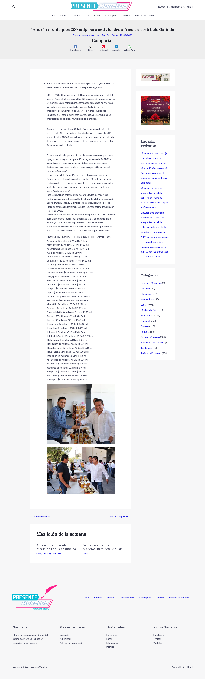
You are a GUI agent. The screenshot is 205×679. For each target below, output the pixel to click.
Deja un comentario (83, 35)
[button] (13, 6)
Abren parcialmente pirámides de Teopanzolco (56, 547)
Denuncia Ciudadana (151, 283)
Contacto (64, 634)
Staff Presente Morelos (153, 342)
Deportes (145, 288)
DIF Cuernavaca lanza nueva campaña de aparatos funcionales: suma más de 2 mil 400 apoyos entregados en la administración (155, 247)
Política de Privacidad (70, 642)
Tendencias (146, 347)
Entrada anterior (40, 516)
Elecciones (146, 293)
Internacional (147, 299)
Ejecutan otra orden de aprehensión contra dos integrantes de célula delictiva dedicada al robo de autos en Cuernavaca (154, 222)
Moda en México (149, 310)
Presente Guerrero (150, 337)
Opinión (145, 326)
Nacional (145, 320)
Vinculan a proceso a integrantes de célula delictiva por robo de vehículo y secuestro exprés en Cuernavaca (155, 198)
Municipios (146, 315)
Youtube (157, 642)
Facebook (158, 634)
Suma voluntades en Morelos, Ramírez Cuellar (102, 547)
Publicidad (65, 638)
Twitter (157, 638)
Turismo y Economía (51, 553)
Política (145, 331)
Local (97, 35)
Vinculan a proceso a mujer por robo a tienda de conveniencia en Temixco (154, 158)
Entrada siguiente (120, 516)
